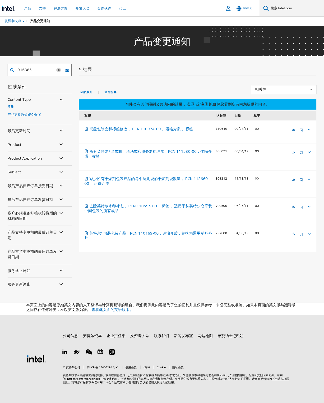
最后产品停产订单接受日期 (30, 186)
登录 (191, 104)
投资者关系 (139, 336)
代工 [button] (122, 8)
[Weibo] (77, 352)
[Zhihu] (112, 352)
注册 (204, 104)
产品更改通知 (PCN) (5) (24, 114)
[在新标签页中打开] (293, 130)
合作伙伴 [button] (104, 8)
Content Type (19, 99)
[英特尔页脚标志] (36, 358)
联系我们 (161, 336)
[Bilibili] (100, 352)
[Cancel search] (58, 70)
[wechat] (88, 352)
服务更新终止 (19, 284)
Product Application (25, 158)
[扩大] (309, 129)
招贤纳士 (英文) (231, 336)
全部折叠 (110, 92)
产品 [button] (27, 8)
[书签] (301, 132)
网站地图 (205, 336)
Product (14, 144)
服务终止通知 (19, 271)
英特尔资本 (92, 336)
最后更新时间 (19, 131)
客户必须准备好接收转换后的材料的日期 (32, 216)
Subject (14, 172)
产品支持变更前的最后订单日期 (32, 235)
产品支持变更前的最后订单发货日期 (32, 254)
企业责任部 (115, 336)
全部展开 (86, 92)
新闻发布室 (183, 336)
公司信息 (70, 336)
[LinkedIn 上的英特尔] (65, 352)
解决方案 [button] (61, 8)
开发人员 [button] (82, 8)
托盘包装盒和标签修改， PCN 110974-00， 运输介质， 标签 (141, 129)
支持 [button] (42, 8)
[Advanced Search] (65, 70)
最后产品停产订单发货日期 (30, 199)
